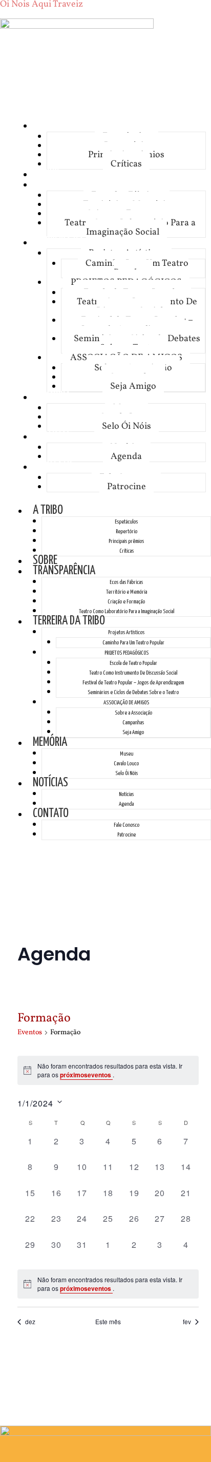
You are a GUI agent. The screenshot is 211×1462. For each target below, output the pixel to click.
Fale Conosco (126, 825)
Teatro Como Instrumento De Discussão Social (137, 307)
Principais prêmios (126, 541)
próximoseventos (86, 1074)
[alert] (108, 1070)
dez (30, 1322)
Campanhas (133, 722)
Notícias (126, 794)
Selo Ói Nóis (126, 426)
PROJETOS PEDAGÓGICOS (126, 653)
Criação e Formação (126, 601)
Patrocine (126, 487)
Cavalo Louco (126, 763)
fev (187, 1322)
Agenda (126, 456)
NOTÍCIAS (54, 436)
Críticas (126, 164)
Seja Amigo (133, 386)
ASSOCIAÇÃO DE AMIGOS (126, 702)
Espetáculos (126, 522)
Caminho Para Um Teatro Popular (137, 268)
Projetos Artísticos (126, 632)
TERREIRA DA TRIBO (72, 242)
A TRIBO (51, 125)
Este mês (108, 1322)
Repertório (126, 531)
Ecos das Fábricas (126, 582)
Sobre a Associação (133, 713)
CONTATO (54, 466)
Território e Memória (126, 592)
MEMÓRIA (53, 397)
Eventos (29, 1032)
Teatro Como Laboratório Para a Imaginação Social (130, 228)
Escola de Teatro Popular (133, 663)
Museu (126, 754)
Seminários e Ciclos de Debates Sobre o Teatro (137, 343)
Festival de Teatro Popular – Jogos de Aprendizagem (137, 325)
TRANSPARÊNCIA (67, 184)
